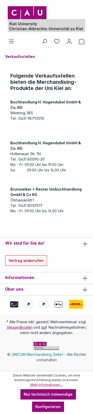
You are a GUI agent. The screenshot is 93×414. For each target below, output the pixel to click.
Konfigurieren (48, 406)
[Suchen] (44, 41)
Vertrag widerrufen (26, 260)
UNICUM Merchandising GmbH (37, 354)
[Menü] (11, 41)
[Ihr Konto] (69, 41)
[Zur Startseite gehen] (46, 19)
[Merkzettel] (57, 41)
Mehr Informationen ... (46, 385)
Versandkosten (20, 327)
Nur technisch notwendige (48, 394)
